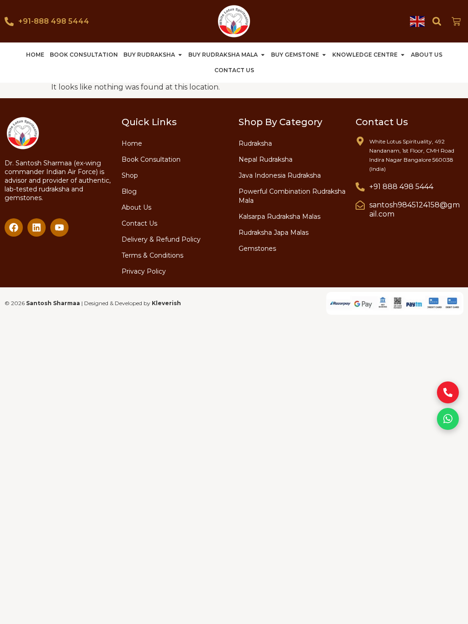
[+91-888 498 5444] (9, 21)
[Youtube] (59, 227)
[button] (436, 21)
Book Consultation (151, 159)
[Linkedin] (36, 227)
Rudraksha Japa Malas (273, 232)
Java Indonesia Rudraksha (280, 175)
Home (132, 143)
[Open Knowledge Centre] (402, 55)
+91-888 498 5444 (53, 21)
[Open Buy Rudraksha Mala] (263, 55)
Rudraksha (255, 143)
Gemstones (257, 248)
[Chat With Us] (448, 419)
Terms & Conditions (152, 255)
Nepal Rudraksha (265, 159)
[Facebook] (14, 227)
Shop (130, 175)
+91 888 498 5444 (401, 186)
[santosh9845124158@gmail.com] (360, 205)
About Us (136, 207)
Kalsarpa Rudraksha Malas (279, 216)
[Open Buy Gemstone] (324, 55)
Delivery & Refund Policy (161, 239)
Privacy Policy (144, 271)
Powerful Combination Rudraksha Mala (292, 196)
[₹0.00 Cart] (456, 21)
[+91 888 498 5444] (360, 186)
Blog (129, 191)
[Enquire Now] (448, 392)
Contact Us (139, 223)
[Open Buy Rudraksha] (180, 55)
